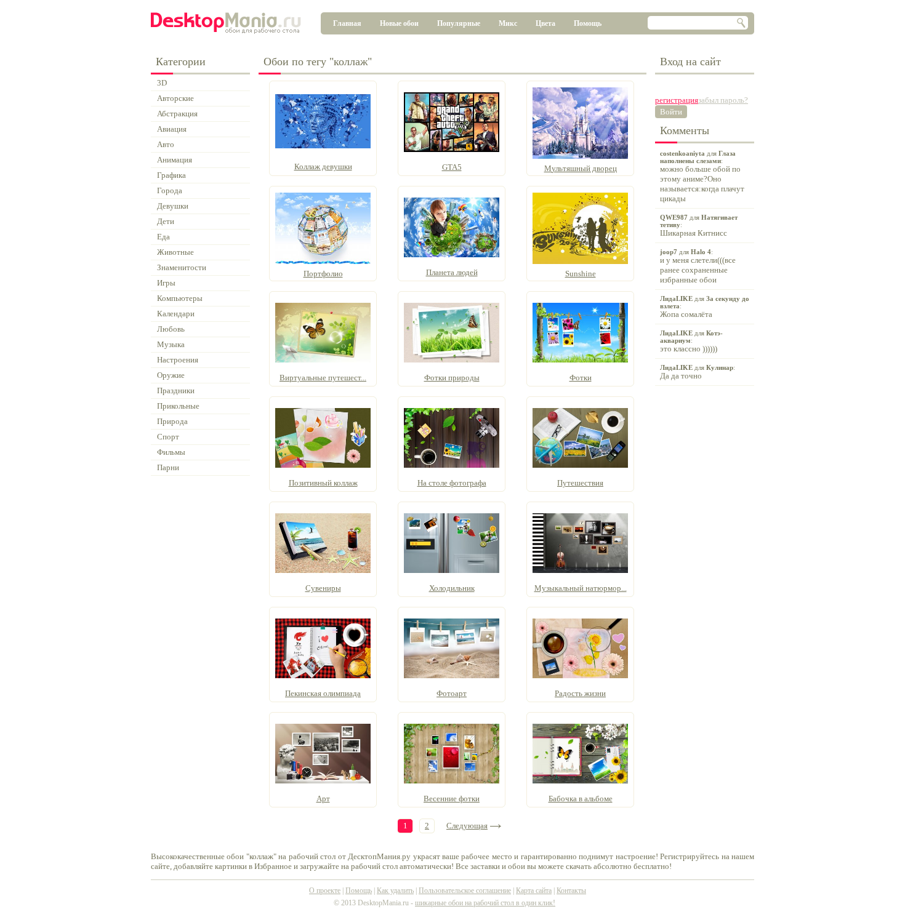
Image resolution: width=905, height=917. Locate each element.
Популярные (458, 23)
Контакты (571, 890)
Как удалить (395, 890)
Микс (508, 23)
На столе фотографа (451, 482)
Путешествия (580, 482)
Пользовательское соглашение (465, 890)
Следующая (467, 825)
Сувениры (323, 588)
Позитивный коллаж (323, 482)
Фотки (580, 377)
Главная (347, 23)
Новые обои (399, 23)
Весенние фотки (452, 798)
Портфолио (323, 273)
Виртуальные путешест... (323, 377)
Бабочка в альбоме (581, 798)
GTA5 (452, 167)
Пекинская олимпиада (323, 693)
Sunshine (580, 273)
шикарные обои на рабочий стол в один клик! (485, 903)
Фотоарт (451, 693)
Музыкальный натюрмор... (580, 588)
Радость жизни (580, 693)
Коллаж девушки (323, 166)
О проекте (324, 890)
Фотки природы (452, 377)
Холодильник (452, 588)
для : (702, 176)
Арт (323, 798)
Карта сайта (534, 890)
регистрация (676, 100)
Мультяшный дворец (580, 168)
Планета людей (452, 272)
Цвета (545, 23)
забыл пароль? (723, 100)
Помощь (587, 23)
